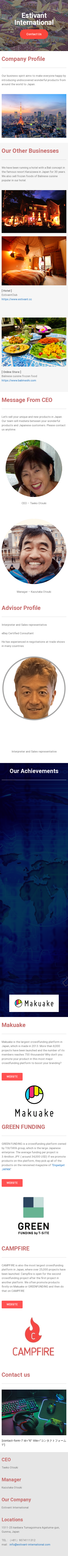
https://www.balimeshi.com (19, 380)
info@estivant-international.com (30, 1544)
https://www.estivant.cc (17, 299)
